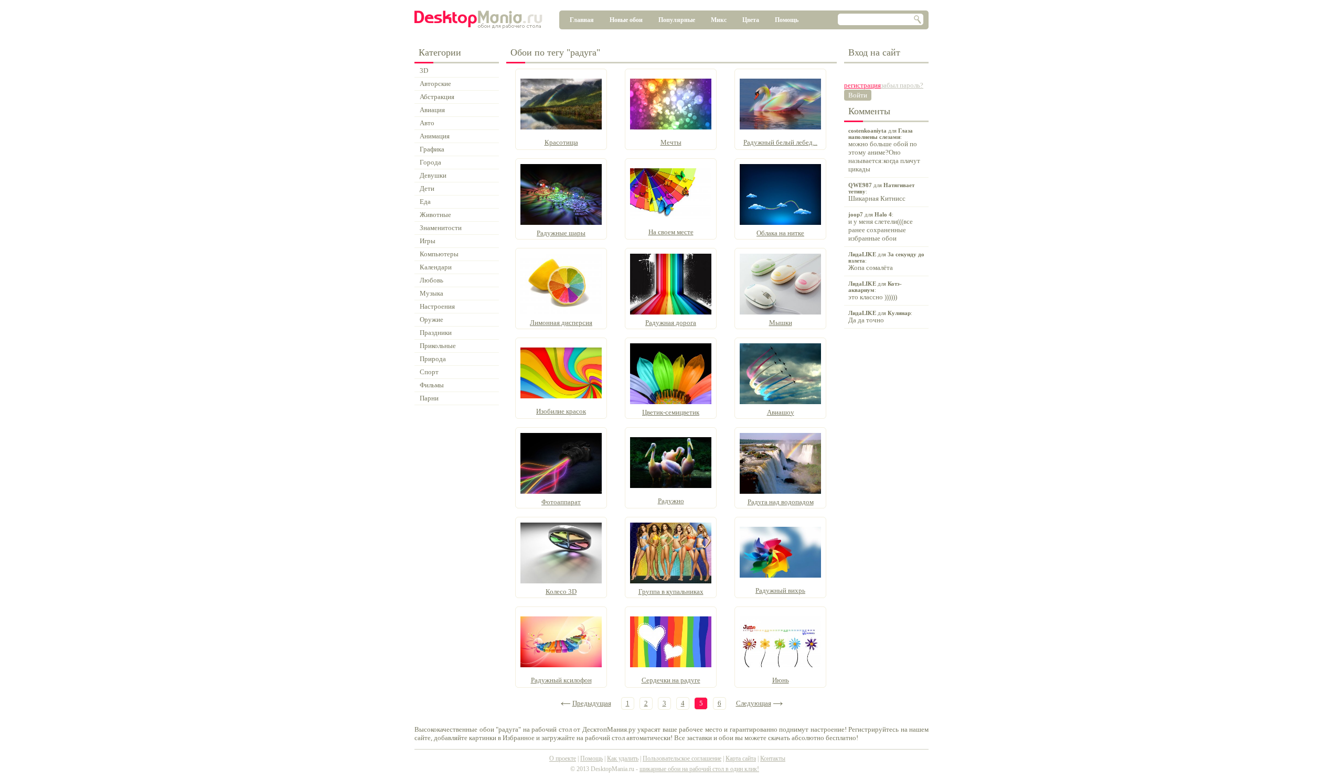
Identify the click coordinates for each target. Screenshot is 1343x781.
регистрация (862, 85)
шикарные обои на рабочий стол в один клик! (699, 769)
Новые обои (626, 20)
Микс (719, 20)
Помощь (786, 20)
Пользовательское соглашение (682, 758)
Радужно (671, 501)
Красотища (561, 142)
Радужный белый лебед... (780, 142)
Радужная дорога (670, 323)
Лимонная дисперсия (561, 323)
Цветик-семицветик (670, 412)
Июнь (780, 680)
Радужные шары (561, 233)
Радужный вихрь (780, 590)
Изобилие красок (561, 411)
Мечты (670, 142)
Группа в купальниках (671, 591)
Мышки (780, 323)
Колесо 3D (561, 591)
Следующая (753, 703)
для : (884, 150)
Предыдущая (591, 703)
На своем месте (671, 232)
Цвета (750, 20)
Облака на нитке (780, 233)
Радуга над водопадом (781, 502)
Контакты (772, 758)
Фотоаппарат (561, 502)
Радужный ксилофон (561, 680)
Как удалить (622, 758)
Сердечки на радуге (671, 680)
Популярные (676, 20)
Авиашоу (780, 412)
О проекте (562, 758)
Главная (582, 20)
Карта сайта (741, 758)
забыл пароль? (902, 85)
